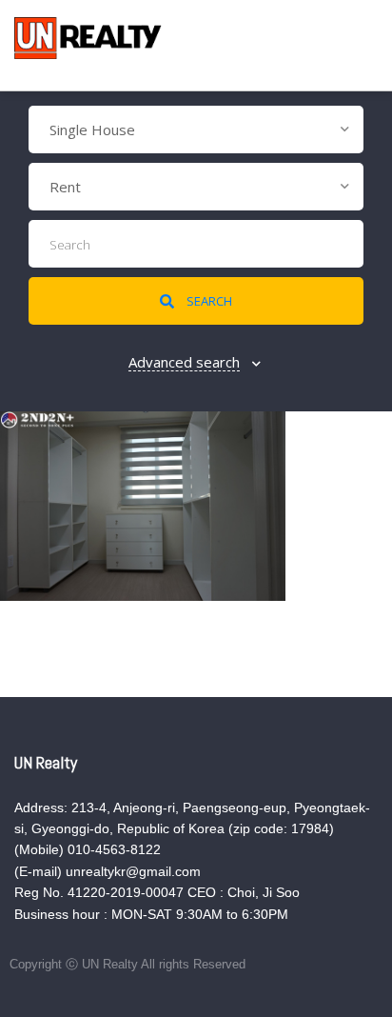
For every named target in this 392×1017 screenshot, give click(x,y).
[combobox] (196, 129)
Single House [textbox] (92, 129)
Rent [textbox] (65, 186)
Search (208, 300)
